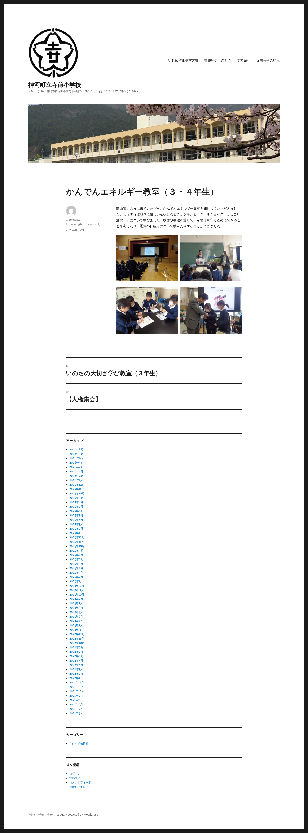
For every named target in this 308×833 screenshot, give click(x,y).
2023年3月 (76, 621)
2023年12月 (76, 586)
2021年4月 (76, 713)
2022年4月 (76, 665)
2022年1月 (76, 678)
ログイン (74, 773)
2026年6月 (76, 458)
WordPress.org (79, 787)
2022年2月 (76, 674)
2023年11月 (76, 590)
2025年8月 (76, 502)
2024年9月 (76, 550)
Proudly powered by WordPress (77, 814)
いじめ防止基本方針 (183, 60)
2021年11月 (76, 687)
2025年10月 (76, 493)
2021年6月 (76, 704)
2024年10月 (76, 546)
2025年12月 (76, 484)
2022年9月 (76, 647)
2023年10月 (76, 594)
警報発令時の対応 (217, 60)
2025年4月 (76, 520)
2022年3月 (76, 669)
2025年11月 (76, 489)
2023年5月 (76, 612)
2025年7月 (76, 506)
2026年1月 (76, 480)
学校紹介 (243, 60)
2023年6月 (76, 608)
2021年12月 (76, 682)
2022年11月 (76, 638)
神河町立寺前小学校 (54, 84)
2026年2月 (76, 476)
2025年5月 (76, 515)
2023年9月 (76, 599)
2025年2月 (76, 528)
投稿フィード (77, 778)
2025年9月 (76, 498)
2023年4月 (76, 616)
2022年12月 (76, 634)
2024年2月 (76, 577)
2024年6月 (76, 559)
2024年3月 (76, 572)
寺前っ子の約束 (268, 60)
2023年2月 (76, 625)
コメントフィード (80, 782)
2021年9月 (76, 696)
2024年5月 (76, 564)
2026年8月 (76, 449)
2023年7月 (76, 603)
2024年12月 (76, 537)
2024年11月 (76, 542)
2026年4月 (76, 467)
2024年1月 (76, 581)
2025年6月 (76, 511)
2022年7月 (76, 652)
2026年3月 (76, 471)
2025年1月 (76, 533)
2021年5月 (76, 709)
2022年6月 (76, 656)
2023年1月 (76, 630)
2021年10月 (76, 691)
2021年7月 (76, 700)
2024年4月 (76, 568)
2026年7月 (76, 454)
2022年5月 (76, 660)
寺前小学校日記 (78, 743)
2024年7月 (76, 555)
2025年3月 (76, 524)
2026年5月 (76, 462)
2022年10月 (76, 643)
